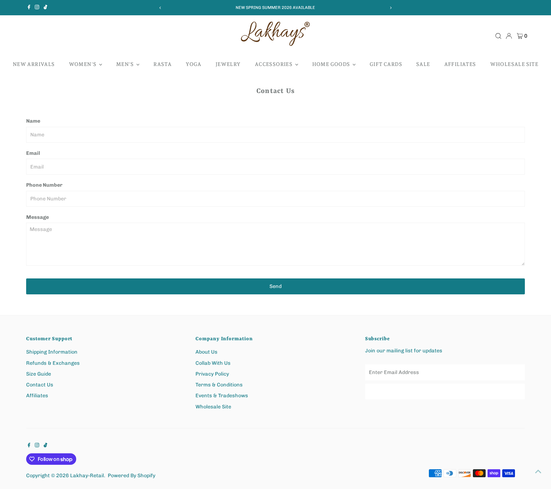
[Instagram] (37, 7)
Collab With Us (213, 363)
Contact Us (39, 385)
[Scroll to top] (538, 471)
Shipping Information (51, 352)
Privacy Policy (212, 374)
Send (275, 286)
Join (445, 391)
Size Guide (38, 374)
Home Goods (331, 64)
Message (37, 217)
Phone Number (44, 185)
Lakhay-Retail (87, 475)
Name (33, 121)
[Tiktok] (45, 7)
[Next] (391, 8)
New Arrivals (34, 64)
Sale (423, 64)
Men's (125, 64)
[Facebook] (29, 7)
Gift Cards (386, 64)
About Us (206, 352)
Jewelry (228, 64)
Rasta (162, 64)
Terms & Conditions (219, 385)
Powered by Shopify (131, 475)
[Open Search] (498, 36)
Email (33, 153)
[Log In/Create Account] (509, 36)
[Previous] (160, 8)
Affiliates (460, 64)
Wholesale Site (514, 64)
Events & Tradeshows (221, 395)
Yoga (194, 64)
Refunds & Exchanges (53, 363)
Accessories (274, 64)
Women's (83, 64)
